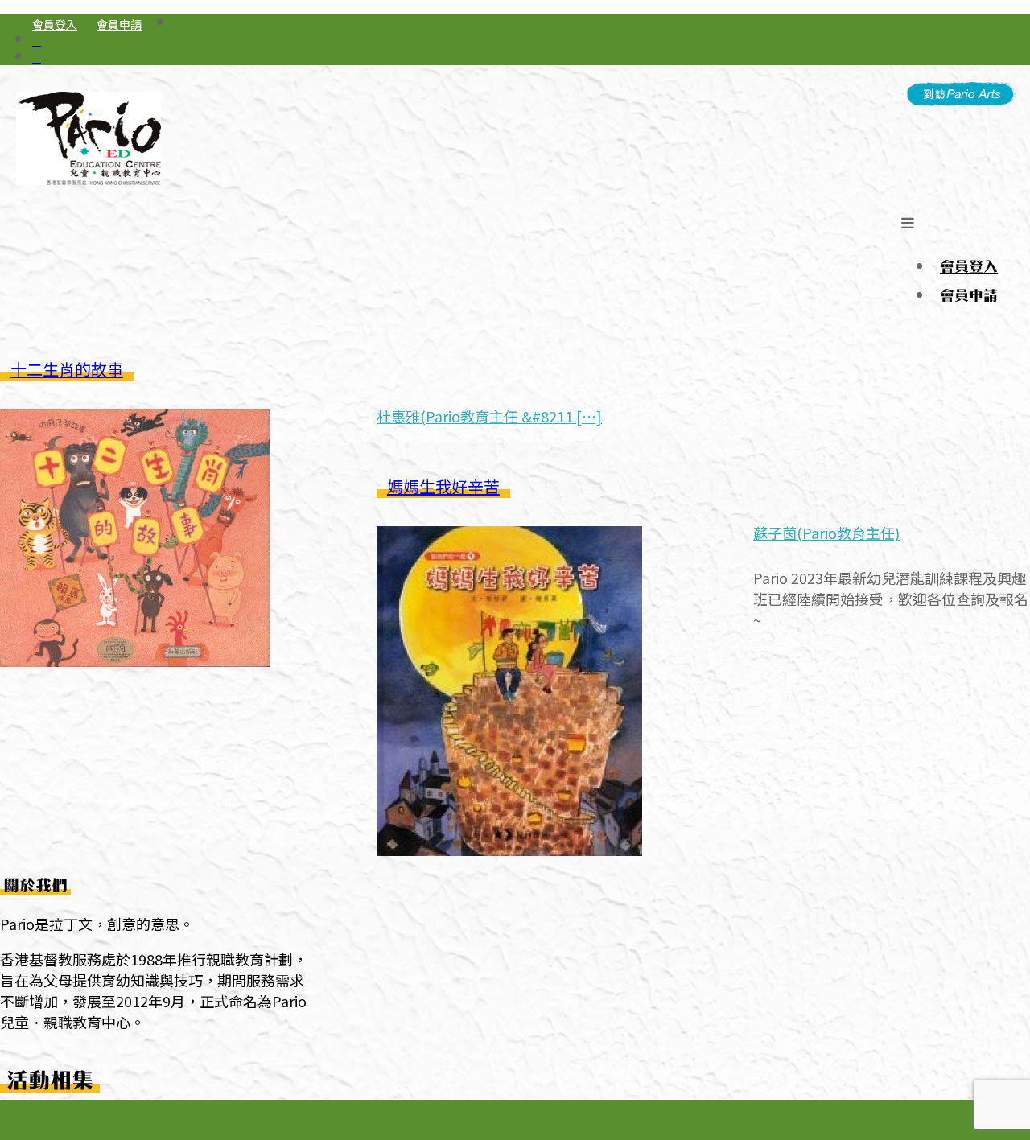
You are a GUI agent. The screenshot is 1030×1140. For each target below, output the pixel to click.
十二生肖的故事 (66, 369)
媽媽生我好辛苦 (443, 486)
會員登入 (54, 24)
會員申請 (119, 24)
